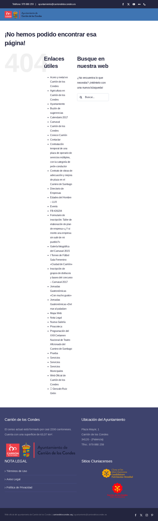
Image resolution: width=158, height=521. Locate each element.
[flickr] (139, 4)
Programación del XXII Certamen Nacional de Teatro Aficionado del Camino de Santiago (61, 340)
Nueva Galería (58, 322)
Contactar (55, 139)
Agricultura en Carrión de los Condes (57, 95)
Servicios (55, 357)
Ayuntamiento (57, 104)
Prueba (54, 353)
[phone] (144, 4)
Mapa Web (56, 313)
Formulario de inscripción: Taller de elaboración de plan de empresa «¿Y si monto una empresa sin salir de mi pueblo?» (61, 228)
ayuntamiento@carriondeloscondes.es (57, 4)
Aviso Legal (13, 479)
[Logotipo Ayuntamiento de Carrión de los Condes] (23, 11)
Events (53, 206)
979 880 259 (28, 4)
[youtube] (134, 4)
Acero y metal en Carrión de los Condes (59, 82)
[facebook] (123, 4)
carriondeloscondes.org (63, 514)
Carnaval (55, 122)
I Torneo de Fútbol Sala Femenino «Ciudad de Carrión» (61, 260)
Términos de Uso (16, 471)
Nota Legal (56, 317)
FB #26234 (56, 211)
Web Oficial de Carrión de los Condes (58, 380)
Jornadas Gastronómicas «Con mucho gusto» (60, 291)
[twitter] (128, 4)
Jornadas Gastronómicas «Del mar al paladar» (61, 304)
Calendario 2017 (59, 117)
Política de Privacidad (19, 487)
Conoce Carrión (58, 135)
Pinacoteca (56, 326)
